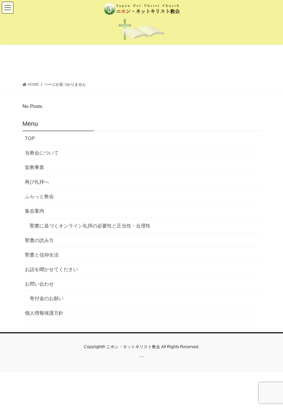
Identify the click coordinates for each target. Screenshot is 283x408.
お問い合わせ (39, 284)
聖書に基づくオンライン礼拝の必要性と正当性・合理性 (90, 226)
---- (141, 356)
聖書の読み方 (39, 240)
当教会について (42, 153)
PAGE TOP (270, 389)
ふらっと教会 (39, 196)
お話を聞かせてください (51, 269)
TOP (30, 138)
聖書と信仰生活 (42, 255)
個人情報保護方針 (44, 313)
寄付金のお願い (47, 298)
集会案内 (34, 211)
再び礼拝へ (37, 182)
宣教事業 (34, 167)
